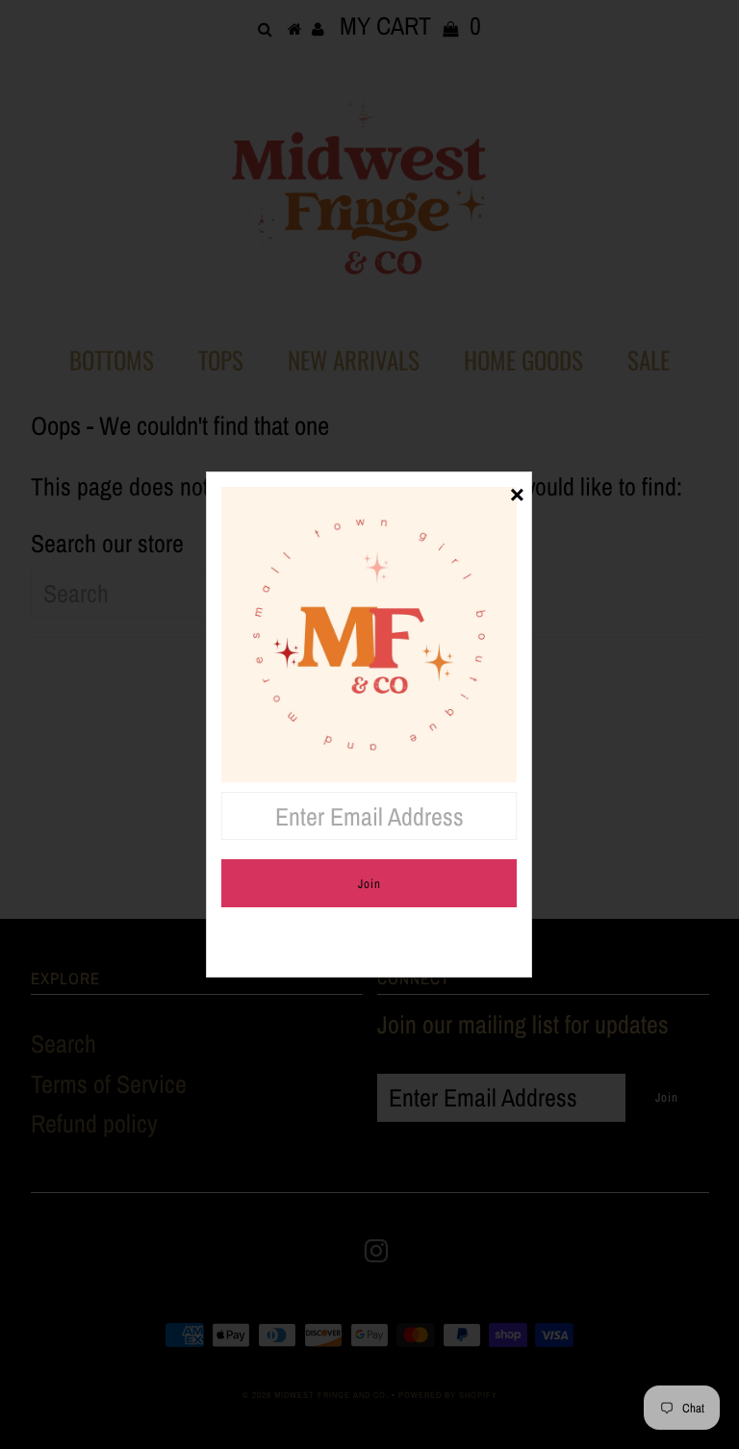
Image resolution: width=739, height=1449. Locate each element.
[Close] (516, 486)
